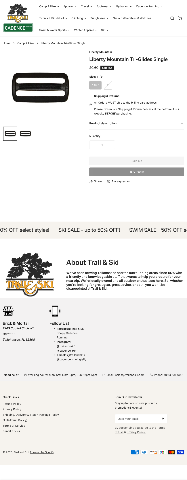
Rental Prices (11, 431)
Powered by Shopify (42, 452)
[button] (49, 6)
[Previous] (11, 88)
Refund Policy (12, 403)
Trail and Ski (21, 452)
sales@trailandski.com (129, 375)
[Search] (172, 18)
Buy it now (137, 172)
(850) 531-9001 (173, 375)
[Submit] (162, 418)
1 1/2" (95, 85)
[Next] (70, 88)
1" (108, 85)
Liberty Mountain (100, 52)
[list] (40, 87)
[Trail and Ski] (18, 18)
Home (6, 43)
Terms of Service (14, 425)
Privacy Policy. (136, 432)
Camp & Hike (25, 43)
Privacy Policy (12, 409)
